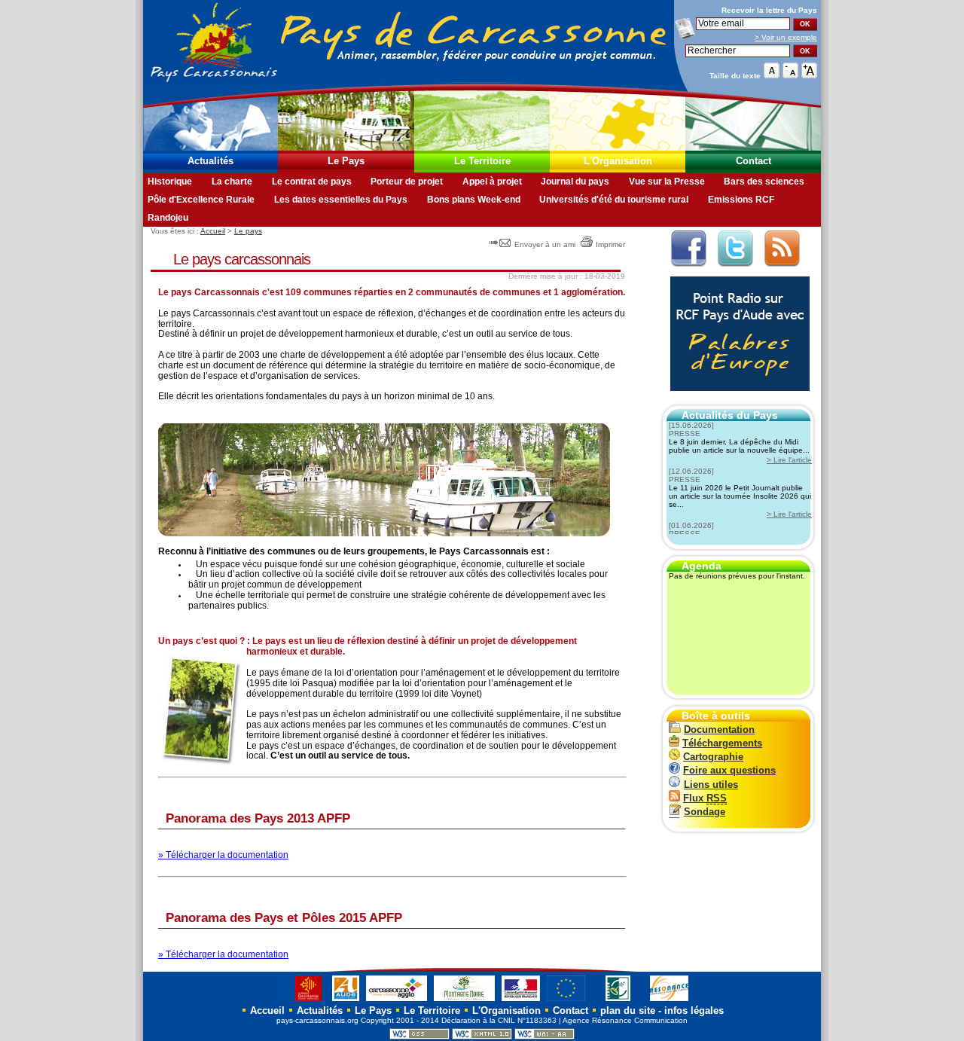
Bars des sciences (764, 181)
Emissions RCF (741, 199)
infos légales (694, 1010)
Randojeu (168, 217)
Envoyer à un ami (545, 244)
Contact (753, 160)
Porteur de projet (407, 181)
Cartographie (713, 756)
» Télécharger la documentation (223, 854)
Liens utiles (711, 784)
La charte (232, 181)
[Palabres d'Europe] (736, 398)
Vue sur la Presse (667, 181)
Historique (170, 181)
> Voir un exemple (786, 37)
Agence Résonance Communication (625, 1020)
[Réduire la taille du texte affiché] (790, 75)
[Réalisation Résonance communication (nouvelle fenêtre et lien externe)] (669, 1001)
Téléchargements (722, 743)
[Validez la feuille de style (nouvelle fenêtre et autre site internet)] (419, 1037)
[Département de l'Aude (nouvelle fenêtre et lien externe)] (346, 1001)
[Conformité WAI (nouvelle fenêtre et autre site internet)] (544, 1037)
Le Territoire (482, 160)
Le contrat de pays (312, 181)
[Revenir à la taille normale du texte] (771, 75)
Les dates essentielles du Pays (340, 199)
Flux (705, 798)
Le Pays (346, 160)
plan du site (627, 1010)
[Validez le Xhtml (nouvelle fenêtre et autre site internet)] (482, 1037)
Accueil (212, 231)
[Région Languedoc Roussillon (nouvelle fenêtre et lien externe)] (301, 1001)
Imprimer (610, 244)
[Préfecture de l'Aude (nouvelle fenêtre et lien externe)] (520, 1001)
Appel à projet (492, 181)
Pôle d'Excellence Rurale (201, 199)
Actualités (210, 160)
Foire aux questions (729, 770)
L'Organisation (618, 160)
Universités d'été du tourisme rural (613, 199)
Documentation (719, 729)
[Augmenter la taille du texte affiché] (809, 75)
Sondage (704, 811)
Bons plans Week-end (473, 199)
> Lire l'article (789, 460)
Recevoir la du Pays (769, 10)
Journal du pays (575, 181)
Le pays (248, 231)
